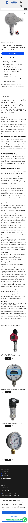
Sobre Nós (3, 483)
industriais (19, 133)
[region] (14, 510)
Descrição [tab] (4, 94)
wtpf (8, 88)
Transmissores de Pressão (16, 84)
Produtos (3, 482)
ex (7, 86)
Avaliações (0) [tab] (5, 96)
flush (14, 86)
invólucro (17, 86)
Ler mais (8, 358)
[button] (7, 2)
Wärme (20, 126)
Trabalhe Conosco (5, 487)
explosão (10, 86)
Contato (3, 485)
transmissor (3, 88)
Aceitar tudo (14, 512)
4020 (5, 86)
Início (2, 39)
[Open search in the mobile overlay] (14, 9)
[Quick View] (4, 358)
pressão (22, 86)
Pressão (6, 39)
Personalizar (14, 516)
